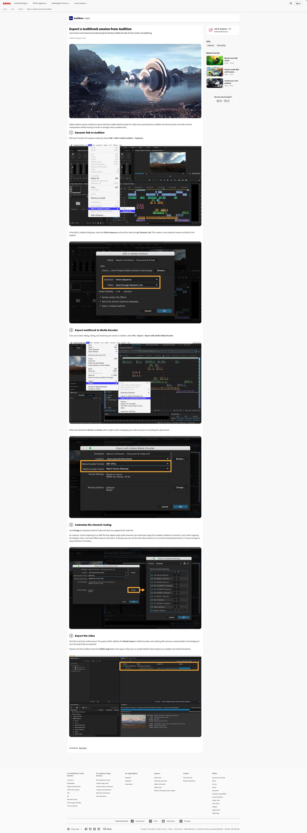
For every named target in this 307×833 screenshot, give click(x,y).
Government (129, 784)
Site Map (227, 829)
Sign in (298, 3)
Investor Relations (217, 797)
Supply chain (216, 800)
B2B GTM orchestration (103, 793)
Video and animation (73, 790)
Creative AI (70, 780)
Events (214, 787)
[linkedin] (98, 829)
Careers (214, 784)
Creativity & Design (20, 3)
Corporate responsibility (219, 794)
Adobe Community (159, 784)
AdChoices (237, 829)
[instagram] (90, 829)
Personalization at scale (103, 780)
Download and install (160, 781)
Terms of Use (178, 829)
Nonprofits (128, 781)
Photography (71, 783)
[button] (291, 3)
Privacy (170, 829)
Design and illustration (73, 786)
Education (128, 778)
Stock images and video (74, 803)
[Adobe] (7, 3)
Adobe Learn (158, 787)
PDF (68, 793)
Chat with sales (187, 778)
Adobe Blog (215, 813)
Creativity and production (103, 790)
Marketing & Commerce (60, 3)
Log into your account (218, 778)
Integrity (214, 807)
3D (68, 796)
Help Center (157, 778)
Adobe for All (216, 810)
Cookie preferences (189, 829)
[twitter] (94, 829)
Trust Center (215, 803)
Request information (189, 781)
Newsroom (215, 790)
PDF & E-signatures (39, 3)
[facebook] (86, 829)
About (214, 781)
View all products (72, 806)
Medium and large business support (164, 790)
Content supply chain (102, 783)
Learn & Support (79, 3)
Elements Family (72, 799)
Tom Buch (83, 748)
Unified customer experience (104, 786)
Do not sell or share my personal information (210, 829)
